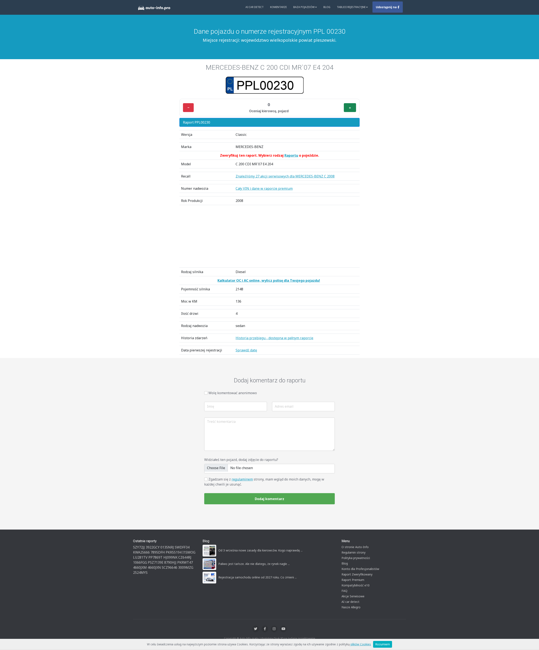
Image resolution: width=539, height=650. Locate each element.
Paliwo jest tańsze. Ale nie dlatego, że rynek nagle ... (254, 564)
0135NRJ (167, 547)
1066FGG (140, 562)
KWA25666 (141, 552)
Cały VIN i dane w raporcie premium (264, 188)
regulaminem (242, 479)
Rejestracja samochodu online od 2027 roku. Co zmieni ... (257, 577)
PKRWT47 (185, 562)
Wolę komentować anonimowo (232, 393)
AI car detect (350, 602)
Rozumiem (382, 644)
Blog (326, 7)
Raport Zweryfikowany (357, 574)
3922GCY (153, 547)
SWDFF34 (182, 547)
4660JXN (154, 567)
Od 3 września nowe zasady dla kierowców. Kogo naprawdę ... (260, 550)
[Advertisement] (269, 236)
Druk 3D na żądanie (285, 638)
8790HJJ (170, 562)
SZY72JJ (139, 547)
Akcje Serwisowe (353, 596)
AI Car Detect (254, 7)
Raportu (291, 155)
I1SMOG (188, 552)
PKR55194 (173, 552)
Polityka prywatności (356, 558)
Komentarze (278, 7)
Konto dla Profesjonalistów (360, 569)
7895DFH (158, 552)
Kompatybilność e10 (356, 585)
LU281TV (140, 557)
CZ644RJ (184, 557)
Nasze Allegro (351, 607)
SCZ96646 (169, 567)
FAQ (344, 591)
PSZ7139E (155, 562)
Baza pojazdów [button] (304, 7)
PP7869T (155, 557)
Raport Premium (353, 580)
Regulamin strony (354, 552)
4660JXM (140, 567)
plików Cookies (361, 644)
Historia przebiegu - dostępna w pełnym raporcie (274, 338)
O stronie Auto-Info (355, 547)
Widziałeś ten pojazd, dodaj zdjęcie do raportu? (241, 459)
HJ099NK (170, 557)
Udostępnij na (387, 7)
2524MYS (140, 572)
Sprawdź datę (246, 350)
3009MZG (185, 567)
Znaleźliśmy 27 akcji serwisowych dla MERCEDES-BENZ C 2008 (285, 176)
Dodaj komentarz (269, 499)
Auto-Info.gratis (249, 638)
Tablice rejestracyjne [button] (351, 7)
